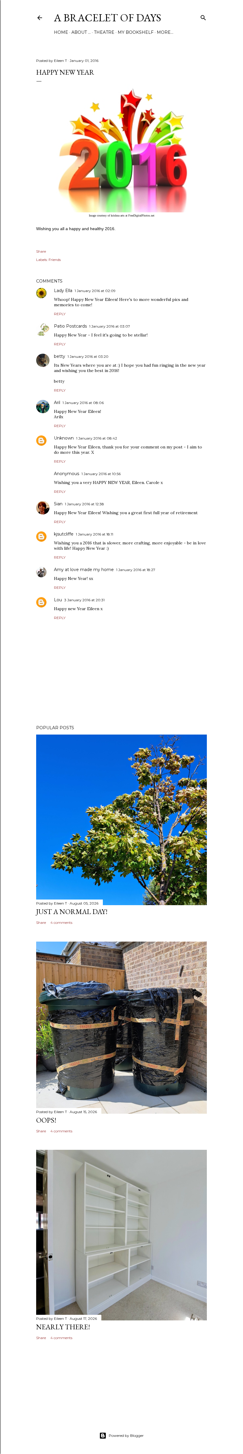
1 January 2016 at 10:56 (101, 474)
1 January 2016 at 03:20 (88, 356)
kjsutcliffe (63, 534)
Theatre (104, 32)
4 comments (61, 922)
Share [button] (41, 251)
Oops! (46, 1120)
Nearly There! (63, 1326)
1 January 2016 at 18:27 (135, 570)
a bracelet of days (107, 18)
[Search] (203, 16)
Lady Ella (63, 290)
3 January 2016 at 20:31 (84, 600)
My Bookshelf (136, 32)
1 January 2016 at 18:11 (94, 534)
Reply (59, 314)
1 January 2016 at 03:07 (109, 326)
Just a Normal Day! (72, 911)
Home (61, 32)
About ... (81, 32)
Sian (58, 503)
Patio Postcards (70, 326)
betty (59, 356)
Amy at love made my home (84, 569)
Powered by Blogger (126, 1435)
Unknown (64, 438)
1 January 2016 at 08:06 (83, 402)
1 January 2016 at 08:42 (96, 438)
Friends (55, 259)
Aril (57, 402)
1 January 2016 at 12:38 (84, 504)
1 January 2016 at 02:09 (95, 290)
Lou (58, 599)
